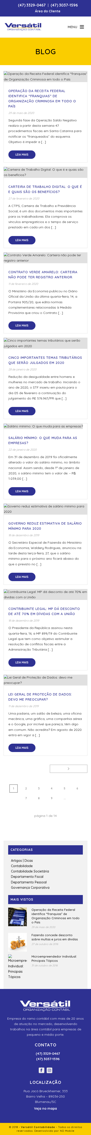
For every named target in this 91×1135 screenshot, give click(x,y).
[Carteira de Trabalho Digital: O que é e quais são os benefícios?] (45, 172)
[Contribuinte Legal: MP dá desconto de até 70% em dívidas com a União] (45, 594)
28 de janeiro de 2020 (22, 369)
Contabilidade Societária (30, 871)
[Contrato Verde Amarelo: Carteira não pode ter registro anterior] (45, 258)
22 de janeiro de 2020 (22, 449)
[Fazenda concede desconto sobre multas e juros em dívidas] (17, 942)
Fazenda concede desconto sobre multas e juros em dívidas (55, 937)
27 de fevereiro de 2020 (23, 198)
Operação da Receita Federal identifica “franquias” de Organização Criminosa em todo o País (56, 916)
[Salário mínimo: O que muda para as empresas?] (45, 426)
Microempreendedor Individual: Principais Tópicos (54, 958)
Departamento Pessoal (29, 882)
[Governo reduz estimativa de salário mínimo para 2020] (45, 509)
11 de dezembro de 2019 (23, 706)
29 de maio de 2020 (21, 113)
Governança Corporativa (30, 887)
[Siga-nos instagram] (49, 1071)
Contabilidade (22, 866)
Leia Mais (21, 154)
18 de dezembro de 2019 (23, 535)
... (65, 798)
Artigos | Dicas (22, 861)
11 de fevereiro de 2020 (23, 284)
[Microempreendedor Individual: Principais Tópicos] (17, 967)
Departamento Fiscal (27, 877)
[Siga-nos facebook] (41, 1071)
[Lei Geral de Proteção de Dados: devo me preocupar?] (45, 680)
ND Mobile (67, 1130)
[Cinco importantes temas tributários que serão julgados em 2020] (45, 343)
